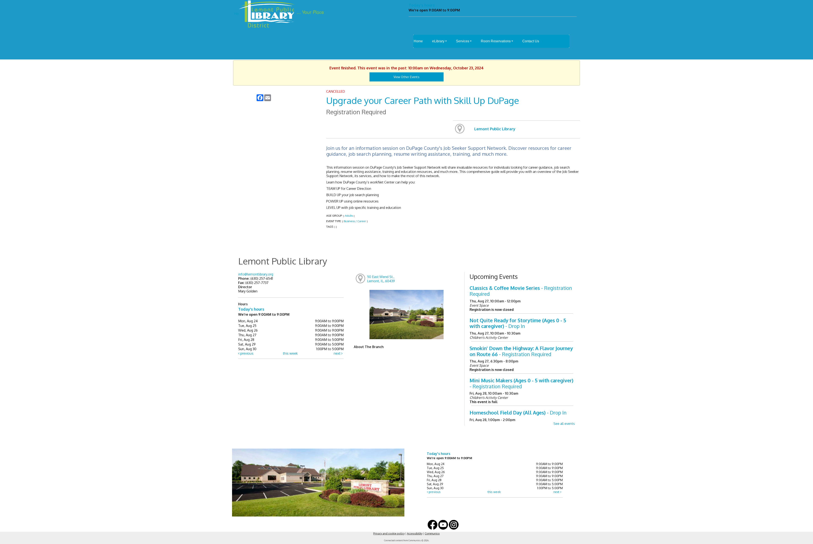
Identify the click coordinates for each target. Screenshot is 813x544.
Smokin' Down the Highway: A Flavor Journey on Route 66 (521, 351)
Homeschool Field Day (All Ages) (518, 412)
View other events (406, 77)
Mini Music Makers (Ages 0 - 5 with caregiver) (521, 383)
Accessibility (414, 533)
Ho (236, 14)
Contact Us (530, 41)
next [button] (337, 353)
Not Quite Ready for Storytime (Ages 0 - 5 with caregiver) (518, 323)
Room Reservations (496, 41)
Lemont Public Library (494, 128)
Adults (349, 215)
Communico (432, 533)
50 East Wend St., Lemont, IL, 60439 (381, 279)
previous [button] (246, 353)
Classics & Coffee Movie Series (521, 291)
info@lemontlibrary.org (255, 274)
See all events (564, 423)
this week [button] (290, 353)
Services (463, 41)
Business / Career (355, 221)
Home (418, 41)
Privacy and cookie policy (389, 533)
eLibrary (438, 41)
